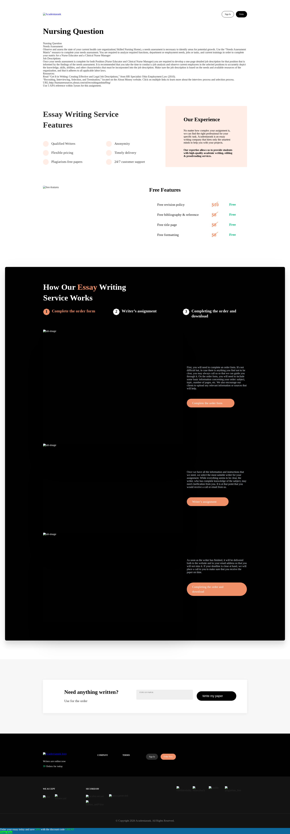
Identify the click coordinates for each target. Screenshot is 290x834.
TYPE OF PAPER (146, 692)
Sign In (228, 14)
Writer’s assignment (139, 311)
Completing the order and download (213, 313)
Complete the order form (73, 311)
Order (241, 14)
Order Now (168, 757)
